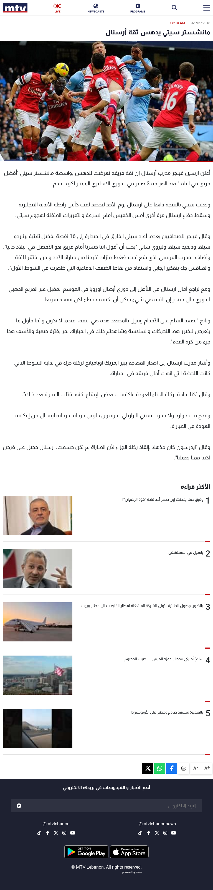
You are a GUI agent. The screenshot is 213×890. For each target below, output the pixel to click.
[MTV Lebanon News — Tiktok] (140, 833)
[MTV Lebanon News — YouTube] (173, 833)
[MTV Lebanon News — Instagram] (165, 833)
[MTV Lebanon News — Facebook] (148, 833)
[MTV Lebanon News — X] (157, 833)
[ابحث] (174, 8)
